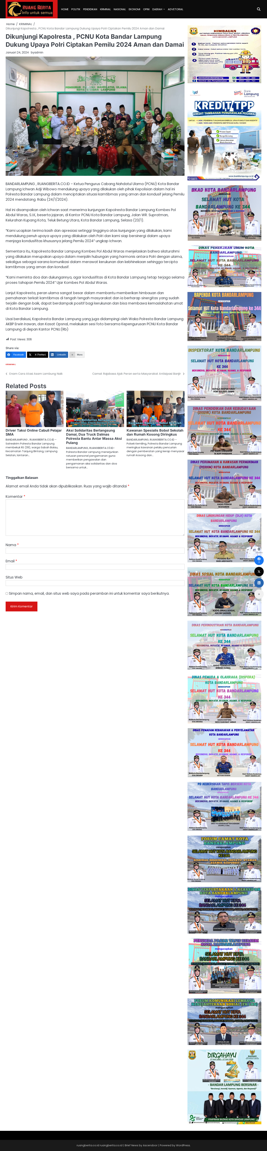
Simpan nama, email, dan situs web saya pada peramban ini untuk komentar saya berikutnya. (89, 593)
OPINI (146, 9)
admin (38, 52)
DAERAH (157, 9)
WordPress (183, 1145)
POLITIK (75, 9)
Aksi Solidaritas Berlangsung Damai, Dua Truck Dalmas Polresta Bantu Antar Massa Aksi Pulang (94, 436)
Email (11, 561)
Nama (12, 545)
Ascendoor (150, 1145)
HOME (64, 9)
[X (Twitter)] (259, 571)
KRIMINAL (105, 9)
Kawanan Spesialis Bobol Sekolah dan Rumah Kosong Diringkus (155, 432)
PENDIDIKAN (90, 9)
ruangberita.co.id (111, 1145)
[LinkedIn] (259, 583)
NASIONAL (120, 9)
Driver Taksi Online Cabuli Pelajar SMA (34, 432)
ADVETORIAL (175, 9)
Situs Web (14, 577)
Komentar (15, 496)
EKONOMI (134, 9)
